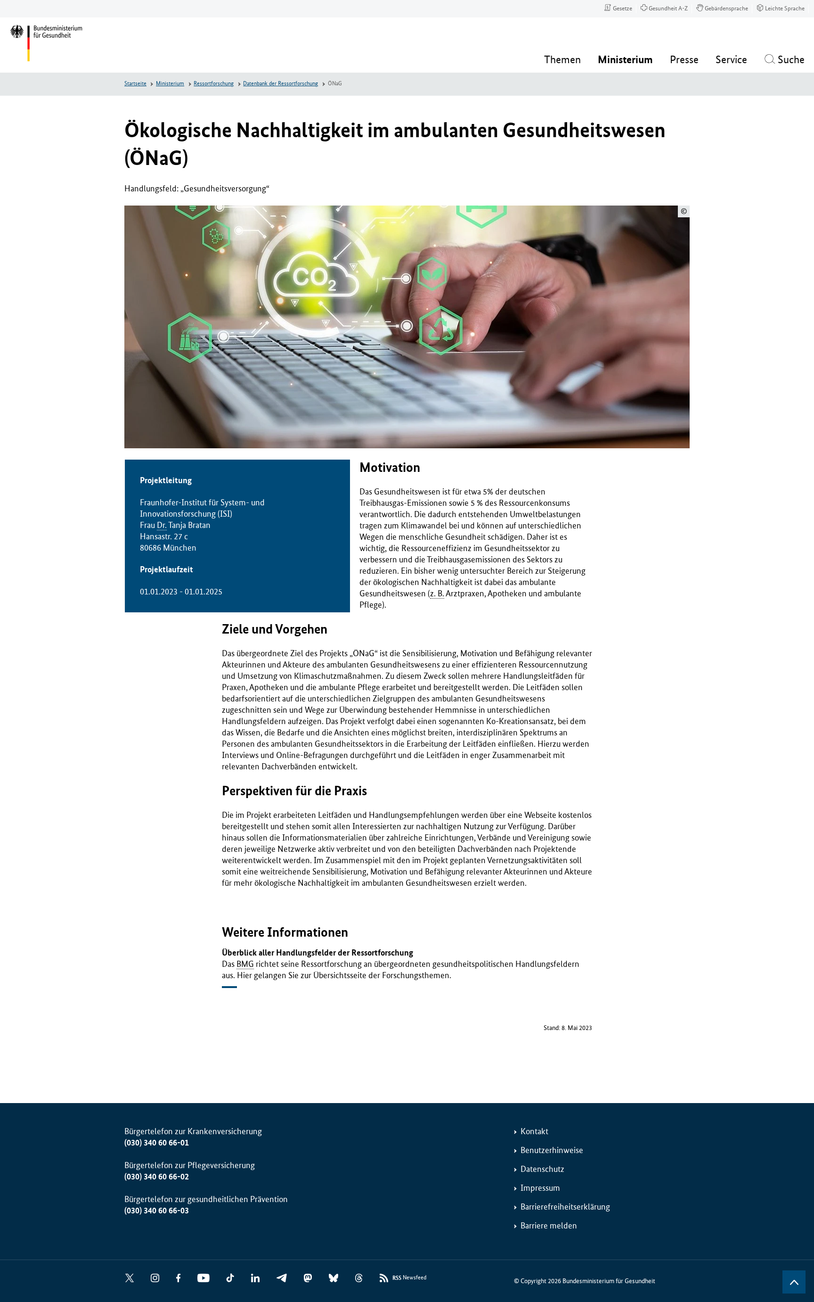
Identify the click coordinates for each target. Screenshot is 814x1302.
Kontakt (534, 1131)
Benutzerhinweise (552, 1150)
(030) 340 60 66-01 (156, 1142)
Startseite (135, 84)
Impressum (540, 1188)
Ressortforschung (214, 84)
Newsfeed (409, 1278)
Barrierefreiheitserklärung (565, 1206)
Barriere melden (549, 1225)
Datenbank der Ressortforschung (280, 84)
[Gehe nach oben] (794, 1282)
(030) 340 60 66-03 (156, 1210)
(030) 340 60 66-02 (156, 1176)
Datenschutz (542, 1169)
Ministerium (170, 84)
